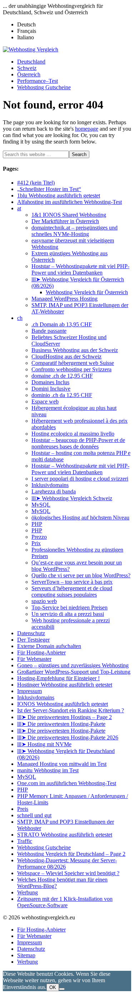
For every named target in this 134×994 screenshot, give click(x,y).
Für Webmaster (34, 659)
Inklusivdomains (50, 485)
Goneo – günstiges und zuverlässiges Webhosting (73, 665)
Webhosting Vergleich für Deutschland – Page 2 (71, 854)
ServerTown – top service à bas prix (72, 582)
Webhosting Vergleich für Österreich (87, 292)
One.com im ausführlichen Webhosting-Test (66, 783)
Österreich (28, 74)
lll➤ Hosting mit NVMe (44, 744)
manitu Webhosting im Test (48, 770)
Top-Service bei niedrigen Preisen (69, 607)
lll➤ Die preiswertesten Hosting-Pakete (61, 724)
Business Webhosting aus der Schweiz (74, 350)
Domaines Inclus (50, 382)
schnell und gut (34, 815)
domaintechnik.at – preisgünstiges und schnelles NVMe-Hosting (74, 231)
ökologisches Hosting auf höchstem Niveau (80, 517)
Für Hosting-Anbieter (41, 652)
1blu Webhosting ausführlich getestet (58, 195)
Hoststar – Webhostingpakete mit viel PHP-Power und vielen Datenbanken (80, 269)
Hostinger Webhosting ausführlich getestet (64, 685)
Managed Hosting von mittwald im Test (61, 764)
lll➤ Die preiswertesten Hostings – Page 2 (64, 717)
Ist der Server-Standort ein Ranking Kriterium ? (70, 710)
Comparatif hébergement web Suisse (72, 363)
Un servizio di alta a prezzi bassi (67, 614)
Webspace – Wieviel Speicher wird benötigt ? (68, 873)
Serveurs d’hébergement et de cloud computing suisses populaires (71, 591)
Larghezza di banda (53, 491)
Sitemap (26, 955)
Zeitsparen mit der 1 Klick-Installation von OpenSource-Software (65, 902)
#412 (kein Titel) (36, 183)
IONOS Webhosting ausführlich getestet (62, 704)
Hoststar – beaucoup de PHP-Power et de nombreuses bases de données (78, 443)
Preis (22, 809)
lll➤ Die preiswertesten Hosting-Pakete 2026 (67, 737)
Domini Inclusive (50, 389)
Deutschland (31, 62)
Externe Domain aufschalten (49, 646)
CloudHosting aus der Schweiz (66, 356)
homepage (86, 129)
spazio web (44, 601)
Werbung (27, 892)
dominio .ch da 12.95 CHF (61, 395)
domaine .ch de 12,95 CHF (62, 376)
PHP (36, 524)
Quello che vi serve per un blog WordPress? (80, 575)
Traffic (24, 841)
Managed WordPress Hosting (64, 299)
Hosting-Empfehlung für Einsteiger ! (58, 678)
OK (52, 987)
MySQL (40, 505)
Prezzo (39, 537)
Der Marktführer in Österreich (65, 221)
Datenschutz (31, 633)
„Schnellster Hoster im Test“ (49, 189)
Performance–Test (37, 81)
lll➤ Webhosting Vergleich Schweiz (71, 498)
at (19, 208)
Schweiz (26, 68)
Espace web (45, 401)
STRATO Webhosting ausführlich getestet (64, 835)
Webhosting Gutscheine (44, 87)
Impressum (29, 691)
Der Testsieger (33, 640)
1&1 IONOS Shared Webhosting (68, 215)
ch (20, 318)
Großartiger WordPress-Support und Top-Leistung (73, 672)
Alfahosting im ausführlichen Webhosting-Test (69, 202)
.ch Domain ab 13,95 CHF (61, 324)
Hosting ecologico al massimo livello (72, 434)
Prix (36, 543)
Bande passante (48, 331)
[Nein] (62, 989)
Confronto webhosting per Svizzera (71, 369)
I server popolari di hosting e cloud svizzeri (79, 479)
